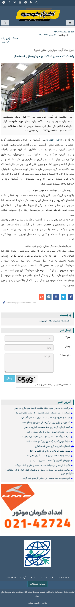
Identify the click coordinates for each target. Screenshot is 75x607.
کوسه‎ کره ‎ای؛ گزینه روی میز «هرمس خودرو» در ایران (47, 427)
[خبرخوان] (31, 2)
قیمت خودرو (47, 578)
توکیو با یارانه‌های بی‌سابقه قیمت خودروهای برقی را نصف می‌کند (42, 465)
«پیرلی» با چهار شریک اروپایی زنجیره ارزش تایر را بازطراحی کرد (43, 413)
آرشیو (22, 578)
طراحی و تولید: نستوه (37, 603)
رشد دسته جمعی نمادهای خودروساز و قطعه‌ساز (44, 56)
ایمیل (67, 346)
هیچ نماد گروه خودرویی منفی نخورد (54, 50)
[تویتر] (14, 2)
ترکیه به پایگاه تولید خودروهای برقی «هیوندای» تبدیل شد (45, 436)
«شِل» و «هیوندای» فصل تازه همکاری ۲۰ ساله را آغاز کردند (44, 417)
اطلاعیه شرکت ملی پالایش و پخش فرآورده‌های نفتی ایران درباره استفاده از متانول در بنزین (39, 471)
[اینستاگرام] (20, 2)
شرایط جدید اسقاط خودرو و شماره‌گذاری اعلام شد (48, 455)
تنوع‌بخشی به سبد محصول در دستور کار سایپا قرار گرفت (46, 478)
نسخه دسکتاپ (37, 584)
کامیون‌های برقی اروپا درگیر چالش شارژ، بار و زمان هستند (45, 422)
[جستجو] (36, 2)
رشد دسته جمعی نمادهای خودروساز (54, 321)
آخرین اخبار (64, 402)
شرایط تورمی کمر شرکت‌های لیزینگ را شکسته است (48, 441)
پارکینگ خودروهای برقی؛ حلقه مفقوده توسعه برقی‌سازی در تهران (42, 408)
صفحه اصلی (63, 578)
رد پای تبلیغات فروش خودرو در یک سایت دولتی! (48, 432)
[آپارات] (25, 2)
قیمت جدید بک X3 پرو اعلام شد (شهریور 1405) (49, 451)
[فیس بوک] (9, 2)
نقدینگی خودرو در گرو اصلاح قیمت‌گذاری (52, 446)
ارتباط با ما (11, 578)
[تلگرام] (4, 2)
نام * (68, 337)
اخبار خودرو (37, 13)
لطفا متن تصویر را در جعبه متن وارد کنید (52, 384)
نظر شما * (65, 355)
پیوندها (33, 578)
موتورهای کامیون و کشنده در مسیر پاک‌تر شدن (50, 460)
